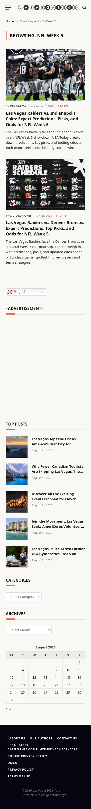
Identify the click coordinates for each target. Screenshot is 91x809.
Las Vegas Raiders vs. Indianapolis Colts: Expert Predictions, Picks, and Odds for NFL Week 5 (42, 118)
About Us (17, 738)
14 (57, 677)
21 (57, 685)
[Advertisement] (45, 366)
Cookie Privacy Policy (27, 756)
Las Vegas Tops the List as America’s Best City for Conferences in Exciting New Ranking (56, 446)
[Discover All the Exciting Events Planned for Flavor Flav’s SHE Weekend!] (17, 502)
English (19, 292)
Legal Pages (18, 745)
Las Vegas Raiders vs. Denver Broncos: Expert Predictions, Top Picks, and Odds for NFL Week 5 (45, 228)
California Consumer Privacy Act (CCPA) (43, 749)
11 (23, 677)
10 (12, 677)
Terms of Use (19, 776)
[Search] (83, 7)
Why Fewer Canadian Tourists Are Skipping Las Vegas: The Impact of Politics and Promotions (57, 473)
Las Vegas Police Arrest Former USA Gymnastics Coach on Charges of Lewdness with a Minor (58, 556)
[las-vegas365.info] (48, 7)
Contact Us (67, 738)
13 (45, 677)
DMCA (12, 763)
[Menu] (8, 7)
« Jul (9, 708)
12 (34, 677)
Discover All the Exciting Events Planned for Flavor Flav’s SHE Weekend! (54, 498)
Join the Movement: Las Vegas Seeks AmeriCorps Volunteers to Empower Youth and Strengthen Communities (58, 528)
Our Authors (41, 738)
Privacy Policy (21, 770)
